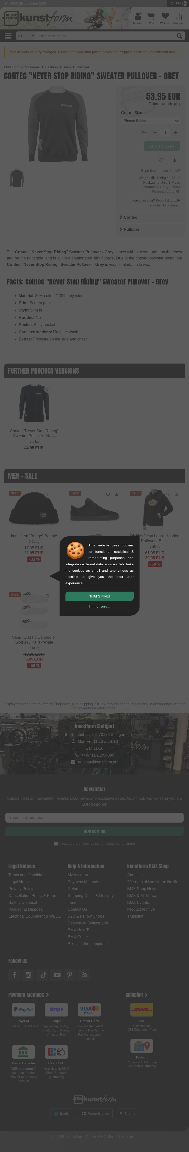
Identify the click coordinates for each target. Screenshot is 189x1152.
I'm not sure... (99, 606)
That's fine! (99, 596)
